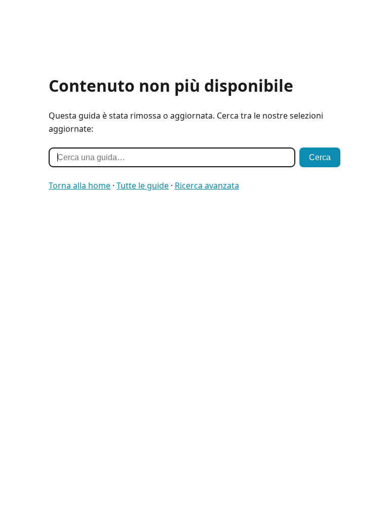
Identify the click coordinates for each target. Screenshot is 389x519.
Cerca (320, 157)
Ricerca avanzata (207, 185)
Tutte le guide (142, 185)
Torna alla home (79, 185)
